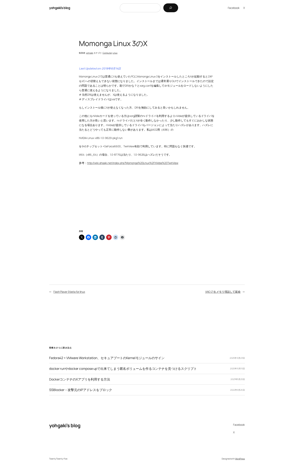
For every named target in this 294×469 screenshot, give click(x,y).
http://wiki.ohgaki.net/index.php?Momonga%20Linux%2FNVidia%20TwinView (132, 163)
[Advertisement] (147, 201)
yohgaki (89, 52)
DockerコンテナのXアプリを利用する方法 (79, 379)
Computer (107, 52)
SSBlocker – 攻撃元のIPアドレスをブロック (80, 390)
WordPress (240, 458)
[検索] (170, 7)
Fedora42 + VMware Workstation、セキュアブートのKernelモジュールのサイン (107, 358)
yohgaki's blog (59, 7)
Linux (115, 52)
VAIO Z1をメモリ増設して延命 (223, 292)
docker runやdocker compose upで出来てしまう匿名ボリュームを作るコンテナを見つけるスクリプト (123, 368)
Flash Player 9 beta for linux (69, 292)
